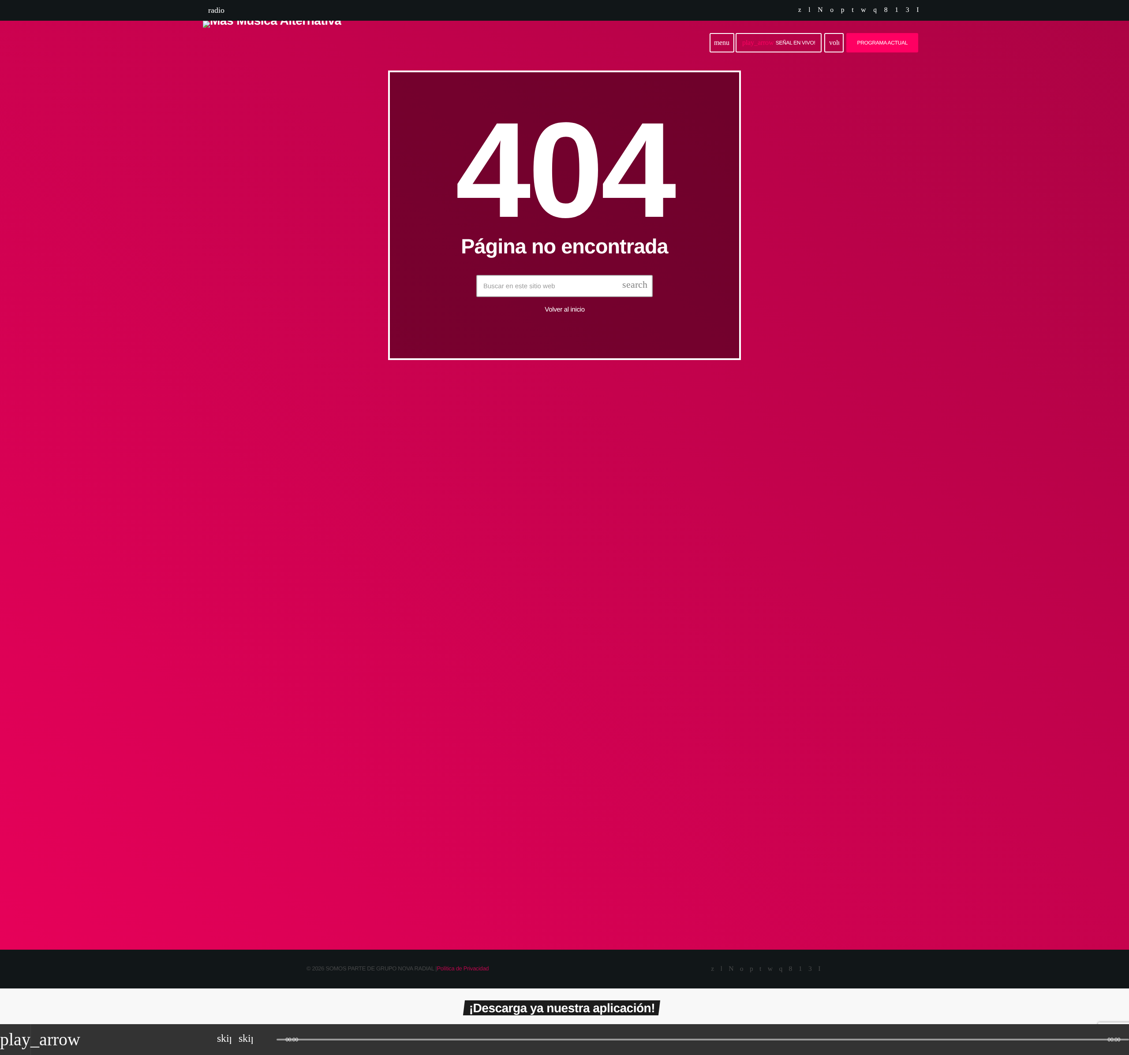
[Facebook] (885, 10)
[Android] (896, 10)
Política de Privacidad (463, 968)
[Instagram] (874, 10)
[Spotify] (831, 10)
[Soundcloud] (842, 10)
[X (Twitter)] (799, 10)
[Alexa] (918, 10)
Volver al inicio (564, 309)
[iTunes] (863, 10)
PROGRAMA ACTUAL (882, 43)
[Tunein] (809, 10)
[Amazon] (907, 10)
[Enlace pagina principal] (272, 43)
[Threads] (820, 10)
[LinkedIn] (852, 10)
